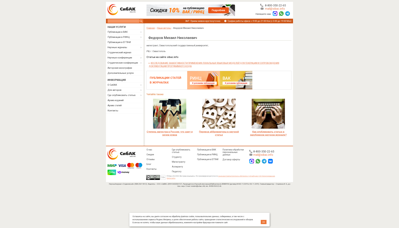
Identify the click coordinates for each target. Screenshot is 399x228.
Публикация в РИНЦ (207, 154)
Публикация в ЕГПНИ (119, 42)
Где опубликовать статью (122, 95)
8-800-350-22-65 (275, 5)
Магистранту (178, 162)
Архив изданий (116, 100)
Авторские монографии (120, 68)
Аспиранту (177, 166)
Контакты (113, 110)
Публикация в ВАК (206, 149)
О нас (149, 149)
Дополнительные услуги (121, 73)
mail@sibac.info (275, 8)
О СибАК (112, 84)
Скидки (150, 154)
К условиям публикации (203, 83)
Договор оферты (231, 159)
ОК (263, 222)
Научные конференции (120, 57)
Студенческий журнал (119, 52)
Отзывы (151, 159)
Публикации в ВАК (118, 32)
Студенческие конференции (123, 62)
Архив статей (115, 105)
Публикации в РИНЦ (119, 37)
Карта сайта (171, 178)
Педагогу (176, 171)
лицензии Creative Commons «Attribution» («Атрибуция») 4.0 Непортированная (246, 176)
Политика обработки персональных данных (233, 152)
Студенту (177, 157)
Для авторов (114, 90)
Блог (149, 164)
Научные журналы (117, 47)
